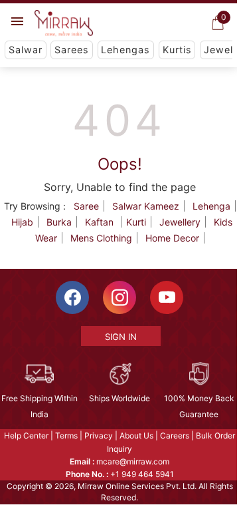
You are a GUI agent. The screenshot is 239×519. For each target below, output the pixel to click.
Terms (66, 435)
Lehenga (211, 206)
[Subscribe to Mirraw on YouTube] (166, 297)
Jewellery (179, 222)
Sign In (121, 336)
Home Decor (172, 238)
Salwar (25, 49)
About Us (136, 435)
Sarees (71, 49)
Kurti (136, 222)
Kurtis (177, 49)
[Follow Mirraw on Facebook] (72, 297)
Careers (174, 435)
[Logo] (64, 23)
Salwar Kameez (145, 206)
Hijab (22, 222)
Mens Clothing (101, 238)
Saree (86, 206)
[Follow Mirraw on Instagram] (119, 297)
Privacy (98, 435)
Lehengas (125, 49)
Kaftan (100, 222)
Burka (59, 222)
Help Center (26, 435)
